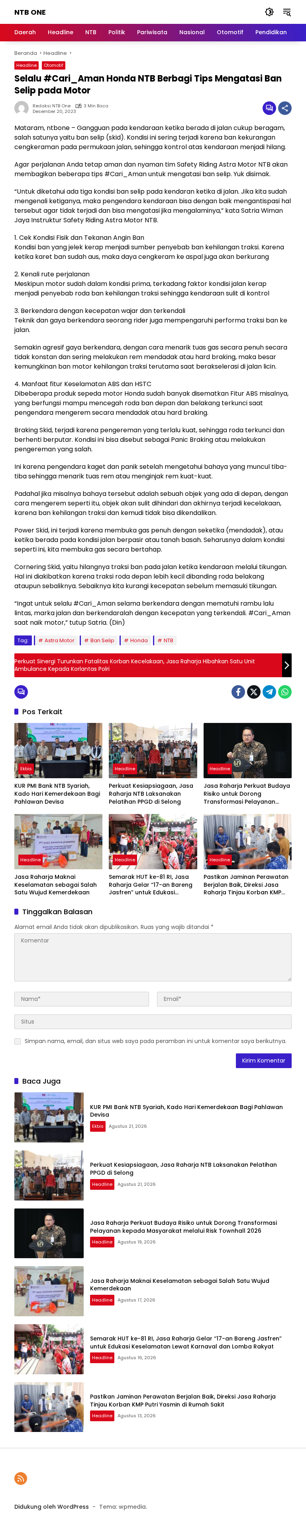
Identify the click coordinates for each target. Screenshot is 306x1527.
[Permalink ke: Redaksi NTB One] (23, 108)
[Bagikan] (285, 108)
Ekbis (26, 768)
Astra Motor (60, 640)
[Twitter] (254, 692)
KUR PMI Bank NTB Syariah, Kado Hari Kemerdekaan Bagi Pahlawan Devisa (57, 793)
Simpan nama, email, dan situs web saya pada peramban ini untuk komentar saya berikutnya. (155, 1041)
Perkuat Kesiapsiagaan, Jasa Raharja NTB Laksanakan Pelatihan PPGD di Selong (151, 793)
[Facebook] (238, 692)
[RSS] (20, 1478)
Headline (26, 65)
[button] (269, 12)
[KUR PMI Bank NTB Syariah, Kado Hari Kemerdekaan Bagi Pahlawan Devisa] (58, 750)
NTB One (30, 12)
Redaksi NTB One (52, 106)
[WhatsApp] (285, 692)
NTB (168, 640)
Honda (139, 640)
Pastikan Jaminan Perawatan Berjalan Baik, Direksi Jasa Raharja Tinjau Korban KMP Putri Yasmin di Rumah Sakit (246, 885)
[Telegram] (269, 692)
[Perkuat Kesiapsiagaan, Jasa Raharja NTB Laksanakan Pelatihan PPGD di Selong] (153, 750)
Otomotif (53, 65)
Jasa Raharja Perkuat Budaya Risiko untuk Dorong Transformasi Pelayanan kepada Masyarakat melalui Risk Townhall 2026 (247, 794)
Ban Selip (102, 640)
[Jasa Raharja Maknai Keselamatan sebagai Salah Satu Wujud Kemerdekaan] (58, 841)
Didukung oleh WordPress (51, 1507)
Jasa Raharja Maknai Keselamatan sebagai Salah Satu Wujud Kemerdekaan (55, 884)
